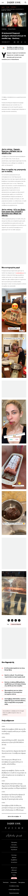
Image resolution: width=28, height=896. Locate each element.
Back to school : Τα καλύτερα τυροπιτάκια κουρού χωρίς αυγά (15, 676)
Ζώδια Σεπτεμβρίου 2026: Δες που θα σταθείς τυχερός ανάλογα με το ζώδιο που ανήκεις (14, 731)
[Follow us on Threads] (19, 828)
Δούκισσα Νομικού (16, 624)
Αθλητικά (14, 870)
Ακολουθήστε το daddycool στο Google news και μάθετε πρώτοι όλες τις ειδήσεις (13, 712)
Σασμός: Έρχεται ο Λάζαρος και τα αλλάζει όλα (12, 151)
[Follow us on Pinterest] (5, 828)
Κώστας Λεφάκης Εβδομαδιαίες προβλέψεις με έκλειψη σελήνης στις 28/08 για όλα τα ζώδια (15, 684)
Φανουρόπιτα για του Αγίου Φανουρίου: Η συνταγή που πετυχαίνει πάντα (13, 692)
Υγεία (14, 874)
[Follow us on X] (15, 828)
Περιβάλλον (14, 859)
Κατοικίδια (14, 872)
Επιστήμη (14, 855)
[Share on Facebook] (21, 42)
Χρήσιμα (14, 857)
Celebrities (13, 7)
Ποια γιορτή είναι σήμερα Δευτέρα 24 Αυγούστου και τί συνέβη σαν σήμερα (14, 752)
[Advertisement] (14, 78)
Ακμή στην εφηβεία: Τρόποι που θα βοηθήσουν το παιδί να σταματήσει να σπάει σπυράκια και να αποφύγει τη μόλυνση (14, 773)
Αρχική (2, 7)
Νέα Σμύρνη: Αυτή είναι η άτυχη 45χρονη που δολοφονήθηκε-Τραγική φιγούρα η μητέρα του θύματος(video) (14, 785)
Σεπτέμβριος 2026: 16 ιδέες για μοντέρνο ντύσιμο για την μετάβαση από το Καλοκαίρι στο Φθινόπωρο (13, 807)
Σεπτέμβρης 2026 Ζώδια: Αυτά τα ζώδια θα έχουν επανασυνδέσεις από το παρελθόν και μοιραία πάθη (15, 701)
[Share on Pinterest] (18, 42)
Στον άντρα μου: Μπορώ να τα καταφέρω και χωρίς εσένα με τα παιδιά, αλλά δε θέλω (12, 761)
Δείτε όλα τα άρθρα (13, 816)
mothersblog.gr (20, 273)
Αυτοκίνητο (14, 862)
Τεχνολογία (14, 849)
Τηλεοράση (14, 842)
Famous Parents (11, 29)
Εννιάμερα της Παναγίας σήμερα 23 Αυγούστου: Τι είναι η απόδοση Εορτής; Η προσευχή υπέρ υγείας (13, 796)
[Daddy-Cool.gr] (14, 2)
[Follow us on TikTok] (9, 828)
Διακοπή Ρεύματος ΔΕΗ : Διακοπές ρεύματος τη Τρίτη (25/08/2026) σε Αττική (13, 742)
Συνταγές (14, 844)
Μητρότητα (14, 867)
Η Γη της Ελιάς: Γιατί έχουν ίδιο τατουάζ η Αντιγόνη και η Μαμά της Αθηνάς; (13, 213)
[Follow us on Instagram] (22, 828)
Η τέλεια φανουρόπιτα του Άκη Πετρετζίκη (14, 669)
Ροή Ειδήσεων (14, 847)
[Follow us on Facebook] (12, 828)
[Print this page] (14, 42)
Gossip (7, 7)
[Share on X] (25, 42)
